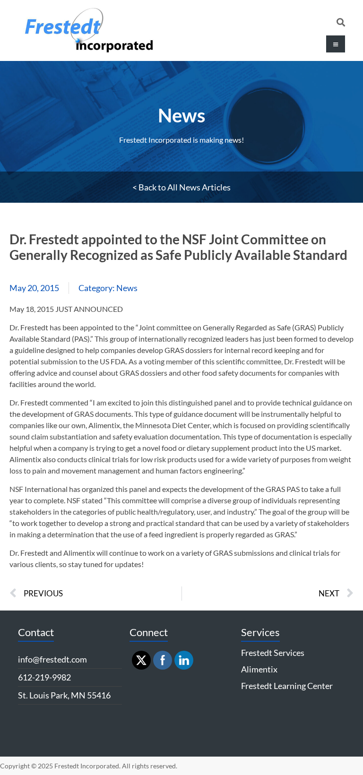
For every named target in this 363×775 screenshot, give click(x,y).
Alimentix (259, 669)
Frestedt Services (272, 652)
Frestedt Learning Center (287, 685)
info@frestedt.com (52, 659)
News (181, 115)
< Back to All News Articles (181, 187)
